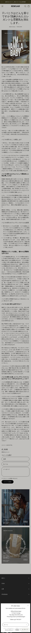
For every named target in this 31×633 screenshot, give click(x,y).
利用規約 (17, 629)
